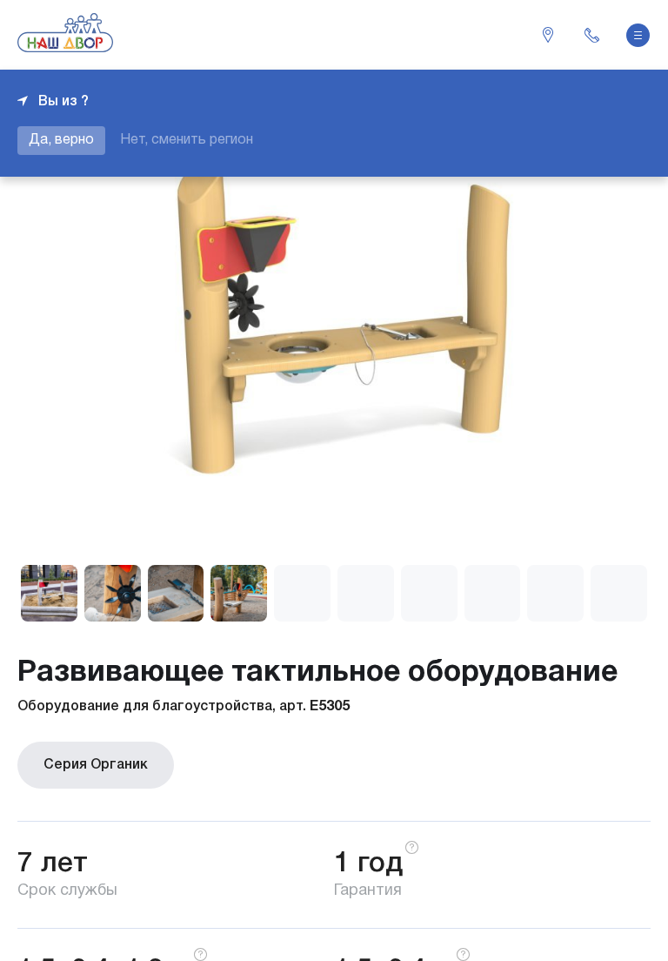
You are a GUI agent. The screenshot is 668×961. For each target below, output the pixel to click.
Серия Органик (95, 765)
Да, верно (61, 140)
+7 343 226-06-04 (591, 35)
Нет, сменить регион (186, 140)
